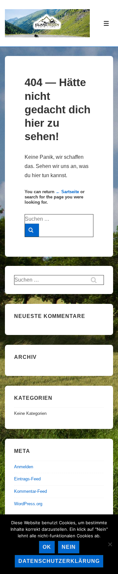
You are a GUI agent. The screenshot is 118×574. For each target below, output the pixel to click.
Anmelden (23, 466)
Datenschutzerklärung (59, 561)
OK (47, 547)
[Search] (32, 230)
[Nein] (110, 544)
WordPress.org (28, 503)
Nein (69, 547)
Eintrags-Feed (27, 478)
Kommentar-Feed (30, 491)
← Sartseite (67, 191)
